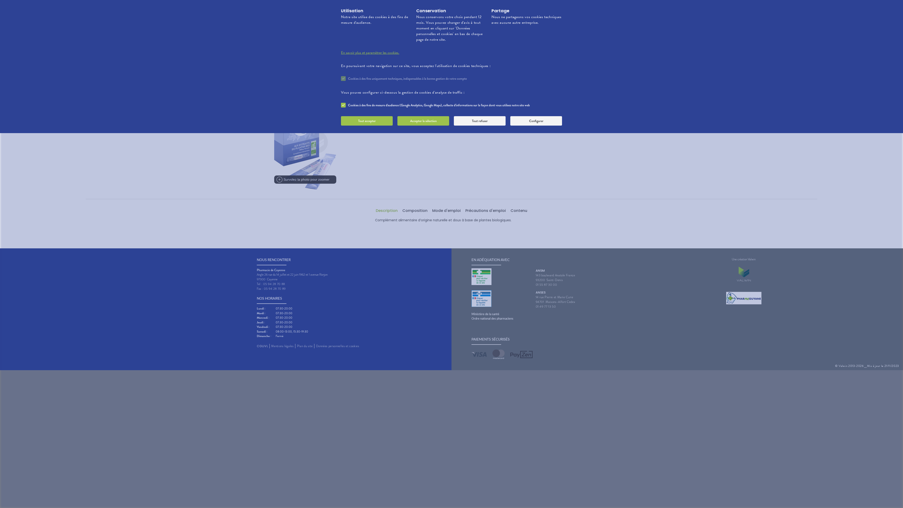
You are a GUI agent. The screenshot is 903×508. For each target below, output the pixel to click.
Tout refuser (480, 121)
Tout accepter (367, 121)
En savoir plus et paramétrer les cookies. (370, 53)
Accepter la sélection (423, 121)
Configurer (536, 121)
